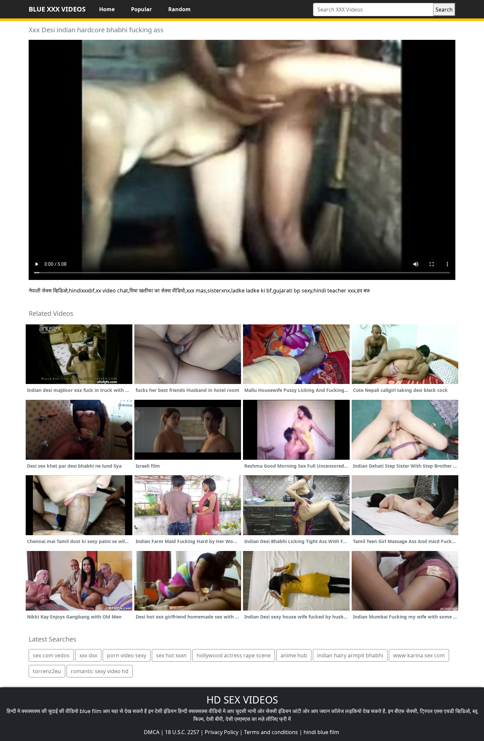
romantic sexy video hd (99, 671)
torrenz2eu (47, 671)
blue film (90, 711)
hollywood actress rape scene (234, 655)
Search (444, 9)
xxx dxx (88, 655)
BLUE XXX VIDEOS (57, 9)
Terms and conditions (271, 732)
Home (107, 9)
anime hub (294, 655)
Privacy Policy (221, 732)
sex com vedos (51, 655)
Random (179, 9)
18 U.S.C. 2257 (182, 732)
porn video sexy (126, 655)
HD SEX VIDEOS (242, 699)
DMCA (151, 732)
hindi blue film (321, 732)
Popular (141, 9)
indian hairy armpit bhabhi (350, 655)
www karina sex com (419, 655)
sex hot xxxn (171, 655)
